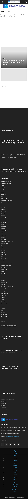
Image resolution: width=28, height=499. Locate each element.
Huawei (3, 237)
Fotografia (3, 222)
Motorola (3, 254)
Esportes (3, 211)
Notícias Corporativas (6, 263)
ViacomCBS (4, 316)
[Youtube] (18, 444)
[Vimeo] (10, 444)
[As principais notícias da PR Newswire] (14, 331)
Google (3, 228)
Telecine (3, 301)
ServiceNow (4, 289)
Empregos (3, 209)
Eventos (3, 215)
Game (2, 224)
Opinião (3, 267)
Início (1, 9)
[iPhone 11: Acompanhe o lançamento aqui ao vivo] (14, 359)
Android (3, 187)
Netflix (3, 256)
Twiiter (3, 308)
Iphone (3, 248)
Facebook (3, 218)
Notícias (3, 261)
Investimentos (4, 243)
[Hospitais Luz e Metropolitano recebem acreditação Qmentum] (14, 135)
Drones (3, 207)
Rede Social (4, 282)
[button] (2, 2)
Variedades (4, 314)
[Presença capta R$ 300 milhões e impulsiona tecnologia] (14, 149)
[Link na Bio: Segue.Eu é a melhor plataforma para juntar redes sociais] (14, 57)
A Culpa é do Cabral (6, 183)
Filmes (3, 220)
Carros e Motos (5, 198)
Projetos (3, 280)
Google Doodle (4, 230)
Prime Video (4, 276)
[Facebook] (2, 444)
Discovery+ (4, 202)
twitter (3, 310)
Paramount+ (4, 269)
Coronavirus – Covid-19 (6, 200)
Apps (4, 58)
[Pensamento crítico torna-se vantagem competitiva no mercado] (14, 163)
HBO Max (3, 235)
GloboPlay (3, 226)
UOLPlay (3, 312)
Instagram (3, 239)
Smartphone (4, 291)
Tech (2, 299)
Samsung (3, 284)
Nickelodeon (4, 258)
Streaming (3, 297)
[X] (6, 444)
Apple (2, 190)
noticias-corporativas (6, 265)
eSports (3, 213)
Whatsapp (3, 319)
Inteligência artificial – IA (7, 241)
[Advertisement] (14, 32)
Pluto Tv (3, 273)
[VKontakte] (14, 444)
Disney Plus (4, 205)
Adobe (3, 185)
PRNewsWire (4, 278)
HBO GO (3, 233)
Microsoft (3, 252)
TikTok (2, 306)
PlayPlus (3, 271)
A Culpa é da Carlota (6, 181)
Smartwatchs (4, 293)
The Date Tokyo (5, 304)
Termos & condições (15, 494)
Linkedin (3, 250)
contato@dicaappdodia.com (12, 436)
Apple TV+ (3, 194)
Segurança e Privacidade (7, 286)
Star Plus (3, 295)
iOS (2, 245)
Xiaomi (3, 321)
